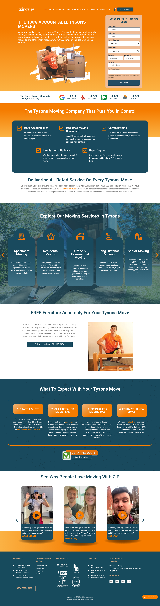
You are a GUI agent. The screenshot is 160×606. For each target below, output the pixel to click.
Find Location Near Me (98, 577)
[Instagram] (123, 581)
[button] (3, 255)
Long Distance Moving (109, 252)
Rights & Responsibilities (23, 565)
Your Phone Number (114, 69)
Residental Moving (51, 252)
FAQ (92, 573)
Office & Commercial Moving (80, 254)
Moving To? (111, 33)
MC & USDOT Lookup (97, 568)
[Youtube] (117, 581)
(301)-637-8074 (114, 571)
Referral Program (21, 575)
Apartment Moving (21, 252)
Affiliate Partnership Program (24, 577)
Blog (92, 565)
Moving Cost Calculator (98, 570)
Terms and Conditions (22, 573)
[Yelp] (129, 581)
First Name (111, 55)
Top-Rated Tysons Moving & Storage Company (35, 97)
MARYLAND (39, 571)
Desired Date (112, 47)
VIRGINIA (38, 573)
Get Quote (124, 82)
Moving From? (112, 26)
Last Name (127, 55)
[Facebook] (111, 581)
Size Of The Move (113, 40)
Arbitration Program (22, 570)
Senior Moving (138, 251)
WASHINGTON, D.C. (41, 566)
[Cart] (114, 9)
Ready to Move (20, 568)
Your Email (111, 62)
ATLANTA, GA (40, 568)
